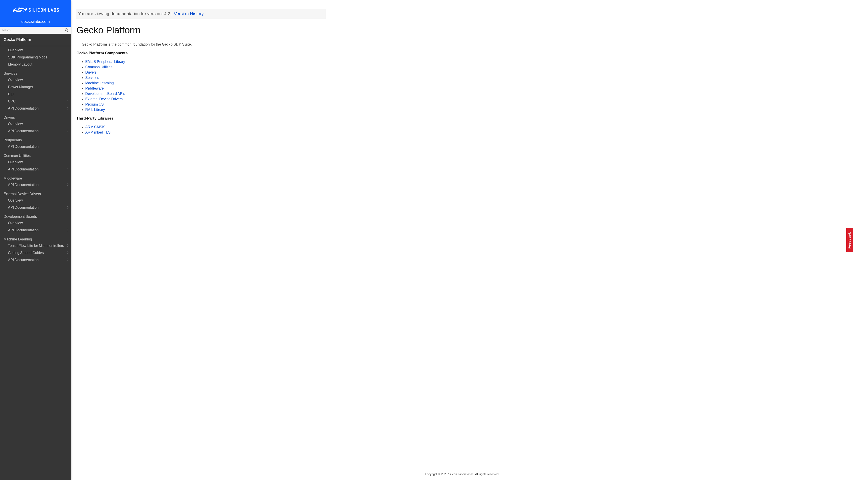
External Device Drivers (104, 99)
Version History (189, 13)
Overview (15, 50)
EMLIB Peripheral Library (105, 62)
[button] (849, 240)
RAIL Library (95, 110)
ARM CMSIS (95, 127)
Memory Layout (20, 64)
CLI (11, 94)
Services (92, 78)
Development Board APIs (105, 94)
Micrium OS (94, 104)
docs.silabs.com (35, 21)
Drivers (91, 72)
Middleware (94, 88)
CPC (12, 101)
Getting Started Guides (26, 253)
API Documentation (23, 108)
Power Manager (20, 87)
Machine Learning (99, 83)
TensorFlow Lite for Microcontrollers (36, 246)
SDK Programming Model (28, 57)
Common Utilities (98, 67)
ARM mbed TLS (98, 132)
